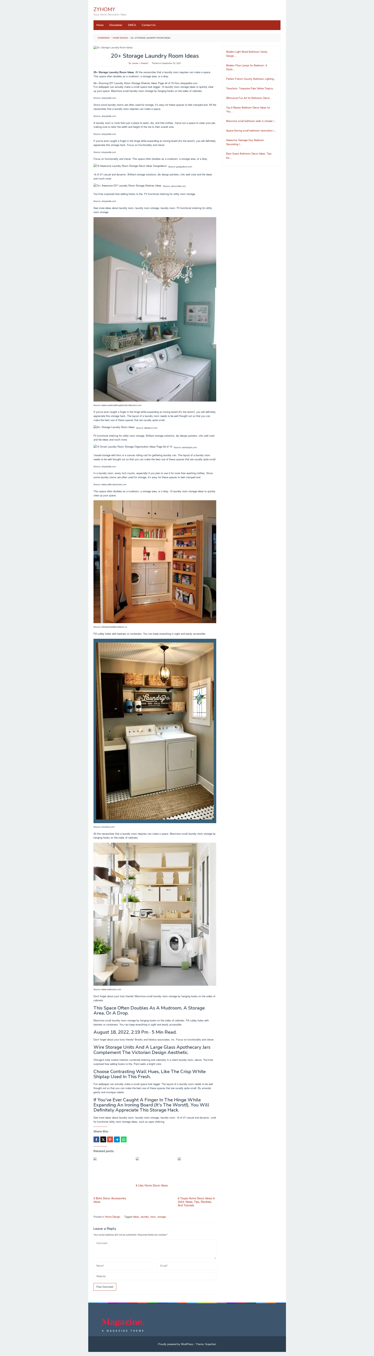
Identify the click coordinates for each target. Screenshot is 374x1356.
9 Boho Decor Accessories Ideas (110, 1200)
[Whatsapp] (124, 1139)
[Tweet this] (103, 1139)
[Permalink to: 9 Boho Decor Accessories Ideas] (113, 1176)
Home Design (112, 1216)
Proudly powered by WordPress (175, 1344)
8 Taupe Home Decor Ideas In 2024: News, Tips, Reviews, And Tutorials (196, 1201)
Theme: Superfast (206, 1344)
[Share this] (96, 1139)
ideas (136, 1216)
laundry (145, 1216)
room (153, 1216)
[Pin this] (110, 1139)
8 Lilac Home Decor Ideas (152, 1185)
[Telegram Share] (117, 1139)
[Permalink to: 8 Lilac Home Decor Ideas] (155, 1170)
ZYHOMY (104, 9)
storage (161, 1216)
